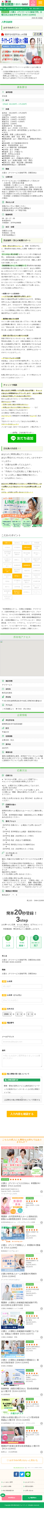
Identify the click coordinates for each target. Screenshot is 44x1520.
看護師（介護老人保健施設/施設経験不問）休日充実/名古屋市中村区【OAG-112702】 (20, 1305)
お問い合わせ (29, 1490)
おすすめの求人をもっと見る (22, 1460)
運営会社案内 (29, 1486)
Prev (3, 513)
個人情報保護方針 (8, 1490)
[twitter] (22, 1474)
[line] (27, 1474)
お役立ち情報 (7, 1486)
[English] (6, 1)
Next (41, 513)
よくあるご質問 (8, 1482)
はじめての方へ (30, 1482)
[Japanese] (3, 1)
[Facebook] (16, 1474)
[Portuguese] (9, 1)
